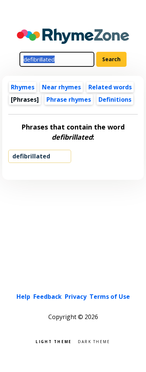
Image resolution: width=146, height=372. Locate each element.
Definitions (114, 99)
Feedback (47, 296)
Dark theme (94, 341)
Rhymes (22, 87)
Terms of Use (109, 296)
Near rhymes (61, 87)
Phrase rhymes (68, 99)
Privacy (75, 296)
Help (23, 296)
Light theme (54, 341)
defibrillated (31, 156)
